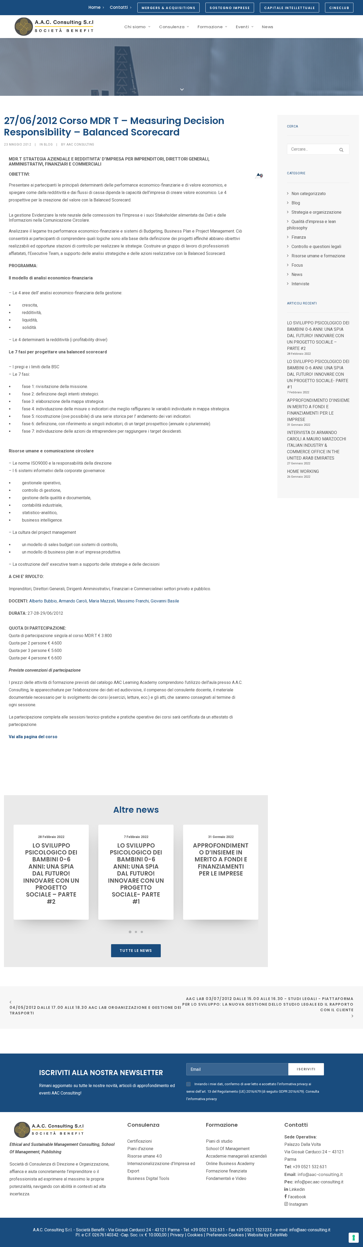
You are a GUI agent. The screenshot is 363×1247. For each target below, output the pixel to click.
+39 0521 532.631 (310, 1166)
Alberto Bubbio (43, 601)
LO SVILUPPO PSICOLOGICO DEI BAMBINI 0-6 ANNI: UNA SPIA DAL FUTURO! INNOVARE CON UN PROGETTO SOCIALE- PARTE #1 (136, 873)
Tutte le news (136, 950)
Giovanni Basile (165, 601)
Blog (48, 144)
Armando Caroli (73, 601)
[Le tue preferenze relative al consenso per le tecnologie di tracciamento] (354, 1238)
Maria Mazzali (102, 601)
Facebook (296, 1196)
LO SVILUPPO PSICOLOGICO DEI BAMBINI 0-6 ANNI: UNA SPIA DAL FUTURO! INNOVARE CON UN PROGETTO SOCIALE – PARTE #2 (51, 873)
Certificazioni (139, 1141)
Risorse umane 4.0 (144, 1156)
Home (94, 7)
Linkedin (296, 1189)
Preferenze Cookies (225, 1234)
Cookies (195, 1234)
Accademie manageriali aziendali (236, 1156)
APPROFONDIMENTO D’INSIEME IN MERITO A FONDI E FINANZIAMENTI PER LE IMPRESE (220, 859)
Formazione (210, 27)
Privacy (177, 1234)
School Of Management (228, 1148)
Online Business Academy (230, 1163)
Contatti (119, 7)
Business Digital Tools (148, 1178)
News (267, 27)
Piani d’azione (140, 1148)
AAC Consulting (80, 144)
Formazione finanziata (226, 1171)
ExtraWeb (279, 1234)
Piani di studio (219, 1141)
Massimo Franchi (133, 601)
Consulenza (172, 27)
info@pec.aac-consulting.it (318, 1181)
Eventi (242, 27)
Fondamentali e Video (226, 1178)
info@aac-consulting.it (320, 1174)
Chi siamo (135, 27)
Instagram (298, 1204)
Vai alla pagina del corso (33, 736)
